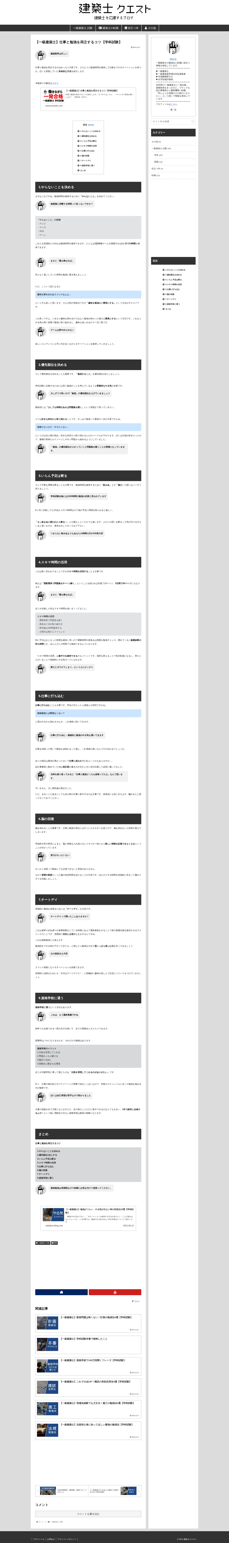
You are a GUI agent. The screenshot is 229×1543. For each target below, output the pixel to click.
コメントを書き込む (88, 1514)
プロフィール (38, 1539)
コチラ (55, 83)
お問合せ (51, 1539)
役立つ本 (157, 168)
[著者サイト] (61, 1292)
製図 (158, 162)
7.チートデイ (85, 161)
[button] (192, 121)
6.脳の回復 (84, 156)
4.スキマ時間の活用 (88, 146)
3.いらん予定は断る (88, 141)
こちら (174, 104)
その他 (156, 142)
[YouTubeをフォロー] (115, 1292)
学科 (55, 1243)
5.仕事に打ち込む (87, 151)
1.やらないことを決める (90, 131)
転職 (155, 175)
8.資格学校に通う (87, 165)
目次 (85, 125)
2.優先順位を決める (88, 136)
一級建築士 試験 (44, 1243)
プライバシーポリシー (66, 1539)
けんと (173, 59)
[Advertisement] (88, 1266)
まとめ (83, 170)
